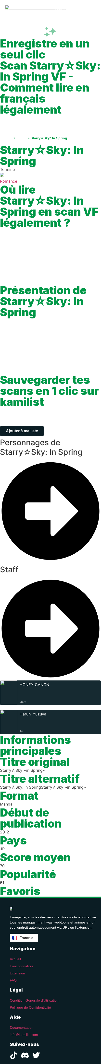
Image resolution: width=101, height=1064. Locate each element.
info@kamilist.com (24, 1035)
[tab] (50, 500)
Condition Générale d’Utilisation (34, 1000)
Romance (8, 181)
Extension (17, 973)
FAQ (13, 980)
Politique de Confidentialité (30, 1007)
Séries (21, 138)
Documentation (21, 1027)
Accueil (6, 138)
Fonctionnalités (21, 966)
